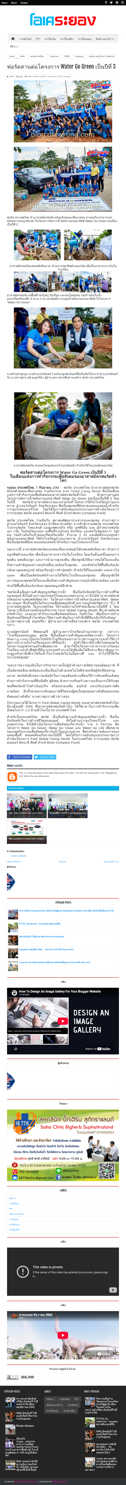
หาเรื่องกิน (13, 1219)
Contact (24, 3)
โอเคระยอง (51, 76)
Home (4, 3)
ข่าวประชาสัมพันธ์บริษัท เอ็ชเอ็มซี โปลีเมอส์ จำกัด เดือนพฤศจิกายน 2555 (27, 1402)
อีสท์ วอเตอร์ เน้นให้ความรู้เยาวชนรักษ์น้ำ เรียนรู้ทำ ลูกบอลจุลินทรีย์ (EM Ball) (27, 1465)
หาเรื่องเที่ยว (14, 1230)
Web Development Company (26, 1482)
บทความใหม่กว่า (14, 862)
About (14, 3)
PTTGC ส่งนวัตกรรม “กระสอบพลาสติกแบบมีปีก (40, 924)
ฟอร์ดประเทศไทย (39, 76)
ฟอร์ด (29, 76)
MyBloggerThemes (60, 1482)
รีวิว (11, 1209)
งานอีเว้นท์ (25, 39)
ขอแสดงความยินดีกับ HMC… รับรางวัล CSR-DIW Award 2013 (46, 949)
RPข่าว (12, 1198)
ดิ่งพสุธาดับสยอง (25, 1425)
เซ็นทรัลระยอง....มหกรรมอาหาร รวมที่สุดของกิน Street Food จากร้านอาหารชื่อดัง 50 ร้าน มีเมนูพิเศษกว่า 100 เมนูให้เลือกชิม (21, 1447)
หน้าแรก (62, 862)
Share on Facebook (22, 757)
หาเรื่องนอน (14, 1225)
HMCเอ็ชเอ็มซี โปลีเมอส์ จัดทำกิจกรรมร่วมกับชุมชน (41, 937)
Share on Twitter (47, 757)
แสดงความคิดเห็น (18, 856)
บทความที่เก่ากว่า (111, 862)
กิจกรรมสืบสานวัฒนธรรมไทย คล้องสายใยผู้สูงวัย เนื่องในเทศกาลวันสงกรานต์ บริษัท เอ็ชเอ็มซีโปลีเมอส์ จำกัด (66, 911)
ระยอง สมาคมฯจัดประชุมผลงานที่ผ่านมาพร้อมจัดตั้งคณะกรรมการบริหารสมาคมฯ (54, 962)
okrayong (66, 76)
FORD (59, 76)
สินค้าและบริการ (16, 1214)
